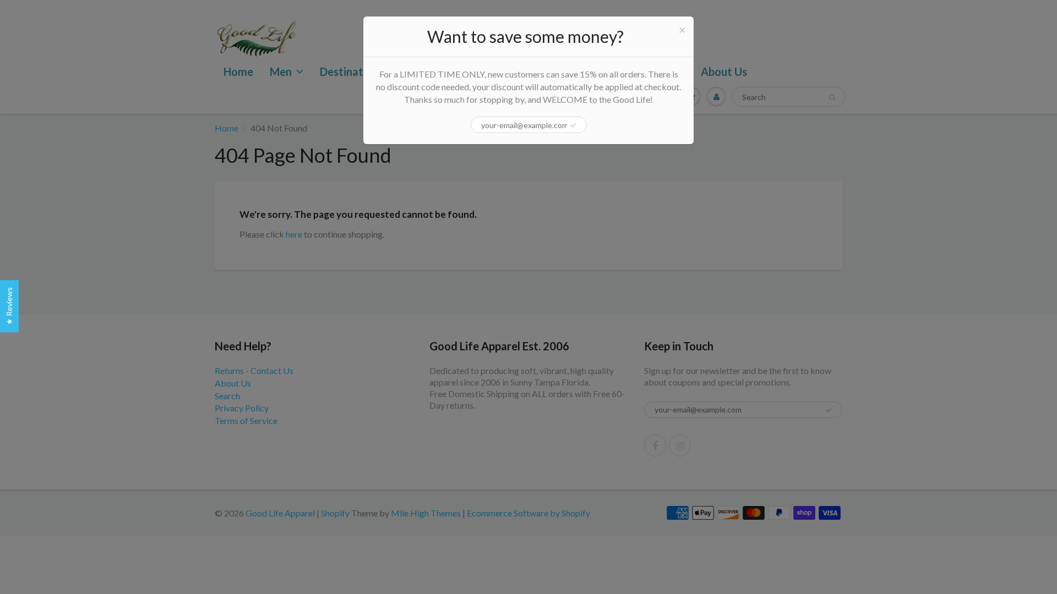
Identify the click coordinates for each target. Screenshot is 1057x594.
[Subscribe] (573, 125)
